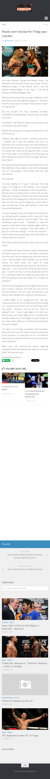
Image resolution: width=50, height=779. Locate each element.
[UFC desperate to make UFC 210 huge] (25, 719)
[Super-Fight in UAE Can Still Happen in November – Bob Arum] (25, 609)
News (11, 622)
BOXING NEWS (7, 698)
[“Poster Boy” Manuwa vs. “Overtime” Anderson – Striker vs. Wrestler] (25, 647)
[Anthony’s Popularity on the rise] (25, 684)
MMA (4, 24)
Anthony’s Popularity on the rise (17, 701)
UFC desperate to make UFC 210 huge (20, 735)
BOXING (5, 622)
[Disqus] (25, 441)
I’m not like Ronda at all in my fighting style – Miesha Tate (35, 394)
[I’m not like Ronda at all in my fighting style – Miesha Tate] (36, 380)
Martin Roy (9, 41)
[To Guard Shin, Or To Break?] (13, 378)
